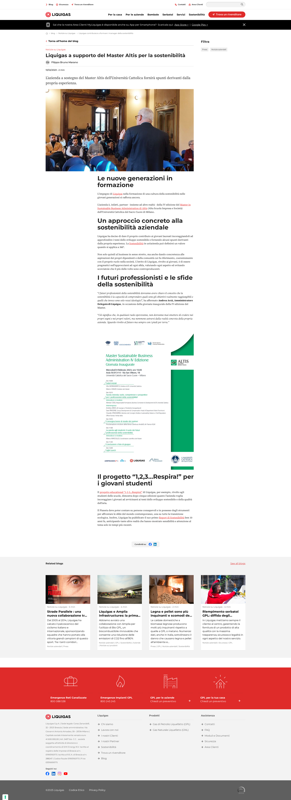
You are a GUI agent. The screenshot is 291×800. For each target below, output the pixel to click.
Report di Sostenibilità (171, 517)
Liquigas (117, 193)
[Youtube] (65, 773)
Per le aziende (135, 14)
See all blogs (237, 563)
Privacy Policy (97, 790)
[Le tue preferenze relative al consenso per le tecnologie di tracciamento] (5, 797)
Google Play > (200, 24)
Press (204, 49)
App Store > (181, 24)
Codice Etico (76, 790)
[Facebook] (47, 773)
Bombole (153, 14)
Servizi (181, 14)
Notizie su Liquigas (56, 49)
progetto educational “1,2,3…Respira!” (121, 492)
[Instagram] (59, 773)
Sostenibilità (197, 14)
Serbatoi (167, 14)
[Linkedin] (53, 773)
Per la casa (115, 14)
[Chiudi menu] (244, 24)
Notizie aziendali (218, 49)
